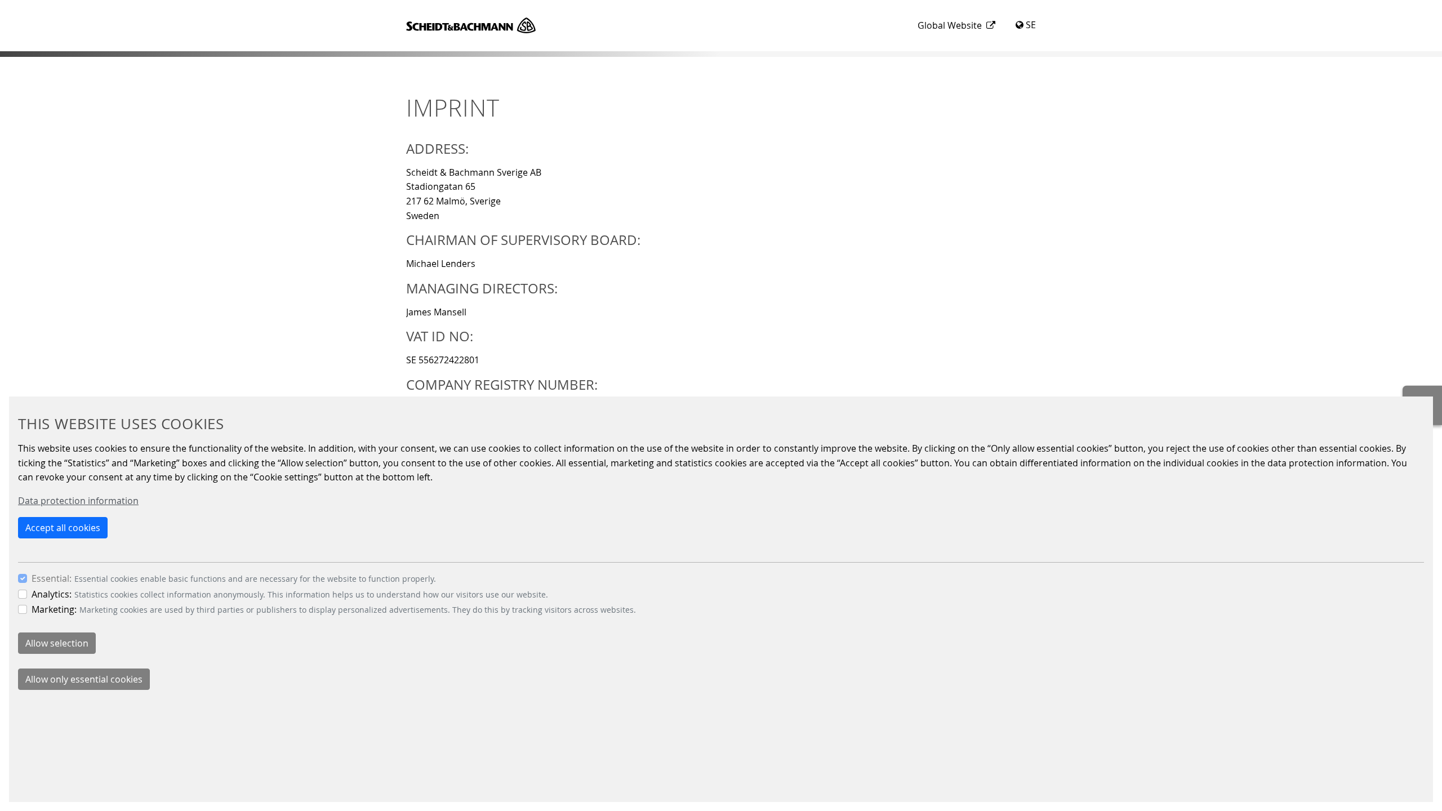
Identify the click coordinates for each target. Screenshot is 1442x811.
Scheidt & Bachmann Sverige (471, 25)
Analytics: (52, 594)
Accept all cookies (62, 528)
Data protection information (78, 500)
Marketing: (54, 609)
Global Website (950, 25)
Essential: (52, 578)
